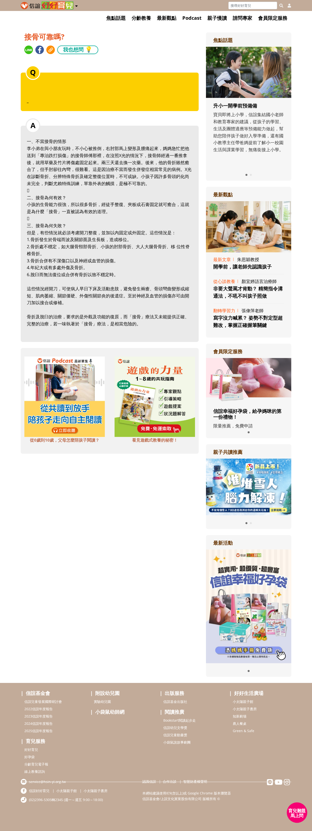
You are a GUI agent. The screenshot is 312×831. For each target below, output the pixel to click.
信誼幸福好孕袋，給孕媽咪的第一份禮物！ (247, 414)
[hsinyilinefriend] (270, 783)
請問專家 (242, 18)
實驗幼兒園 (102, 701)
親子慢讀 (217, 18)
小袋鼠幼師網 (110, 711)
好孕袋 (29, 757)
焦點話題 (116, 18)
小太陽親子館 (243, 701)
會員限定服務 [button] (272, 18)
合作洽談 (169, 781)
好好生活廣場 (248, 693)
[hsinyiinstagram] (287, 783)
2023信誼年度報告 (38, 716)
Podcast (192, 18)
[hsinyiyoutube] (278, 783)
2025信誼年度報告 (38, 730)
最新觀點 (166, 18)
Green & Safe (243, 730)
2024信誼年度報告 (38, 723)
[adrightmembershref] (248, 380)
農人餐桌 (239, 723)
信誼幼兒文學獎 (175, 727)
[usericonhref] (287, 5)
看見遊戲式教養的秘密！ (155, 440)
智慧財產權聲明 (195, 781)
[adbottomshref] (64, 396)
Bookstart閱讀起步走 (179, 720)
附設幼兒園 (107, 693)
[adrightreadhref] (248, 486)
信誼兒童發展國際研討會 (43, 701)
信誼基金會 (38, 693)
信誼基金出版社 (175, 701)
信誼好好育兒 (39, 790)
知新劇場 (239, 716)
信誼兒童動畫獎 (175, 735)
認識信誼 (149, 781)
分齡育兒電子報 (36, 764)
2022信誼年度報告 (38, 709)
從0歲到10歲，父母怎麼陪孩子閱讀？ (64, 440)
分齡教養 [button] (141, 18)
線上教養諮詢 (34, 771)
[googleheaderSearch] (281, 5)
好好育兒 (31, 749)
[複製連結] (50, 50)
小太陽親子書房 (245, 709)
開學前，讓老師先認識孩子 (242, 266)
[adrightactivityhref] (248, 606)
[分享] (28, 50)
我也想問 (77, 49)
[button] (76, 5)
